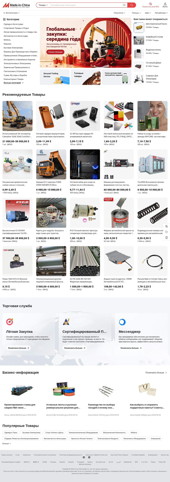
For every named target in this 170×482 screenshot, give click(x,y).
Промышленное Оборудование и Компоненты (21, 55)
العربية (118, 462)
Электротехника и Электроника (17, 63)
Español (62, 462)
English (17, 462)
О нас (18, 455)
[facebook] (84, 457)
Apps (147, 13)
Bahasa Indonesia (85, 464)
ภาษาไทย (144, 462)
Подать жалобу (6, 455)
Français (53, 462)
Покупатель (118, 13)
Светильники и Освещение (15, 71)
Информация (153, 455)
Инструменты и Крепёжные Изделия (19, 59)
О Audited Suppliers (138, 455)
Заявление (27, 455)
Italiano (90, 462)
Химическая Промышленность (17, 67)
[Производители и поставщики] (16, 5)
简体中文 (27, 462)
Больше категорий (12, 83)
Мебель (7, 40)
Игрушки (7, 44)
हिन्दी (136, 462)
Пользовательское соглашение (45, 455)
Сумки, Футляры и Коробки (15, 75)
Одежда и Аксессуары (13, 24)
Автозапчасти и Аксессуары (16, 36)
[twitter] (89, 457)
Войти (165, 6)
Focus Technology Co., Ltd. (83, 469)
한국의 (111, 462)
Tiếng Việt (162, 462)
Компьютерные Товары (14, 79)
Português (80, 462)
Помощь (135, 13)
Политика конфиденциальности (70, 455)
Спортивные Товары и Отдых (16, 28)
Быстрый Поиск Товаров (119, 455)
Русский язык (100, 462)
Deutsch (71, 462)
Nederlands (128, 462)
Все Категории (12, 13)
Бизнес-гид (165, 455)
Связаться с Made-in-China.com (96, 455)
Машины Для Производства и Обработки (21, 51)
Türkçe (153, 462)
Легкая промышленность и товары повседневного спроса (21, 32)
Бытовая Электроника (13, 47)
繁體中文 (36, 462)
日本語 (44, 462)
